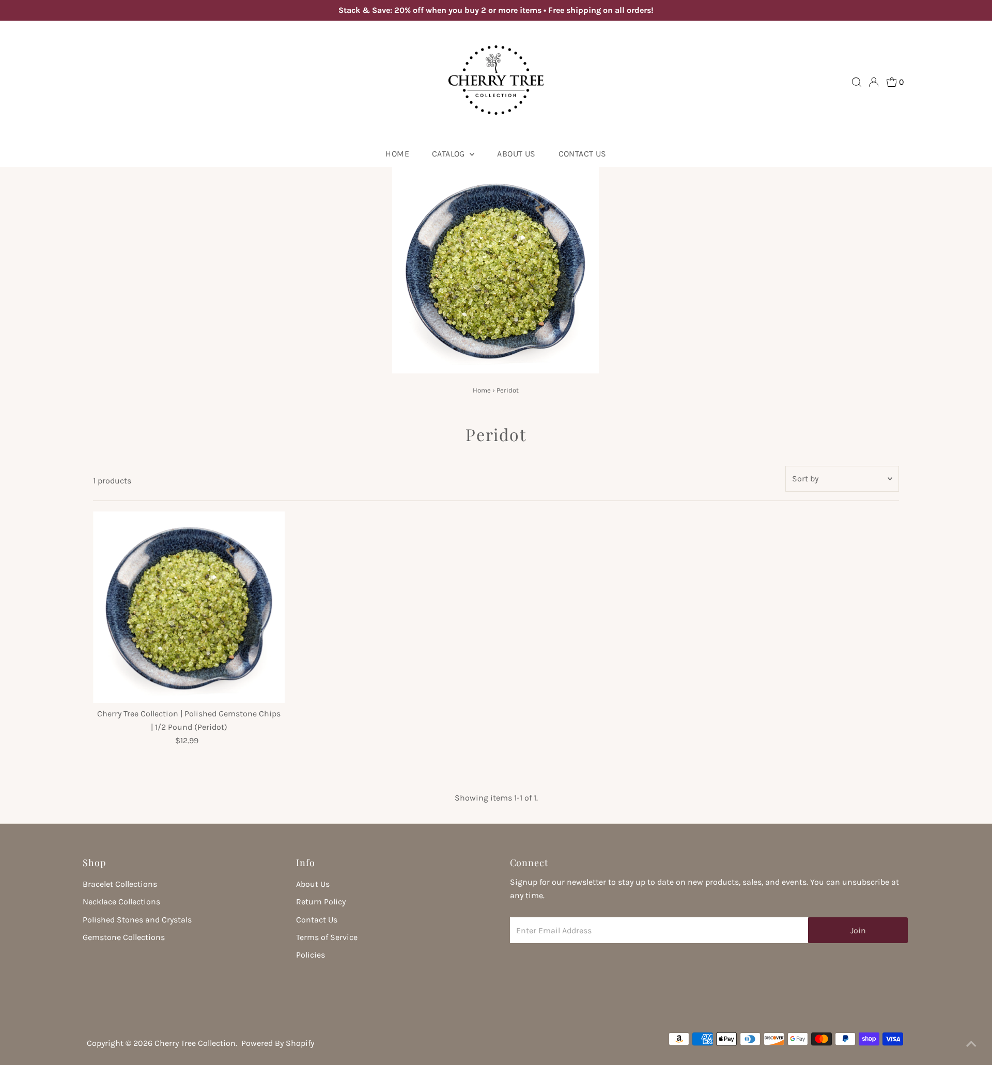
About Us (313, 884)
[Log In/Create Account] (873, 82)
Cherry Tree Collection (195, 1043)
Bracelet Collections (120, 884)
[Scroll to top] (971, 1044)
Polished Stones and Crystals (137, 920)
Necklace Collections (121, 901)
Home (397, 154)
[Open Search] (856, 82)
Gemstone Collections (124, 937)
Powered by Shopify (277, 1043)
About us (516, 154)
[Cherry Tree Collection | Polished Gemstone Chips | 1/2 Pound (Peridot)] (189, 607)
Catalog (449, 154)
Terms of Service (327, 937)
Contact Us (583, 154)
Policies (310, 955)
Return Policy (321, 901)
